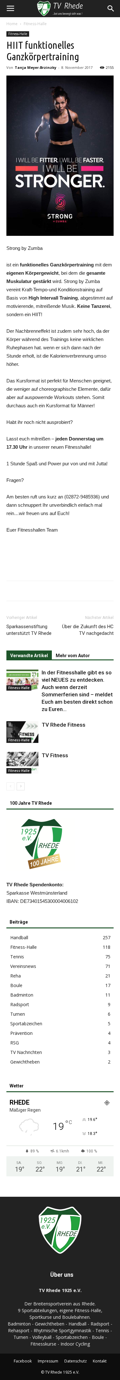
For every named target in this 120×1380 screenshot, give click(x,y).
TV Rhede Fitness (63, 725)
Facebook (23, 1361)
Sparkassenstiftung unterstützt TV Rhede (29, 630)
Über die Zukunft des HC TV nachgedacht (88, 630)
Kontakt (100, 1361)
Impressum (48, 1361)
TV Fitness (55, 755)
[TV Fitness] (22, 763)
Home (12, 23)
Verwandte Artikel (29, 655)
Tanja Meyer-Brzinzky (35, 67)
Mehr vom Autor (73, 655)
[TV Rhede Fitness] (22, 732)
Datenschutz (75, 1361)
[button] (111, 8)
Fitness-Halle (35, 23)
